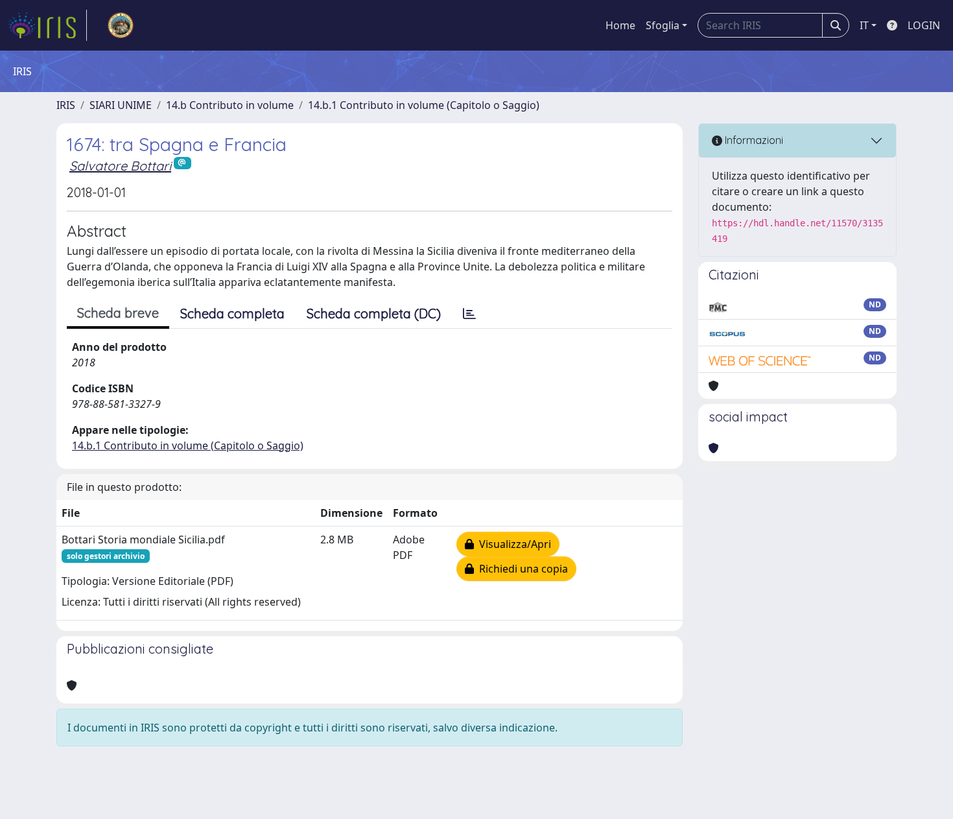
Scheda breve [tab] (118, 313)
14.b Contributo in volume (230, 105)
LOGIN (924, 25)
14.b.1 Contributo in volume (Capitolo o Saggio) (423, 105)
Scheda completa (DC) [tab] (374, 313)
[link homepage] (47, 25)
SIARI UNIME (120, 105)
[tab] (469, 313)
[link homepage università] (120, 25)
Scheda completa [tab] (232, 313)
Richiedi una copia (521, 569)
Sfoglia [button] (662, 25)
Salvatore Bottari (120, 166)
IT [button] (864, 25)
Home (620, 25)
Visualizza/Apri (512, 544)
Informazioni (752, 140)
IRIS (65, 105)
